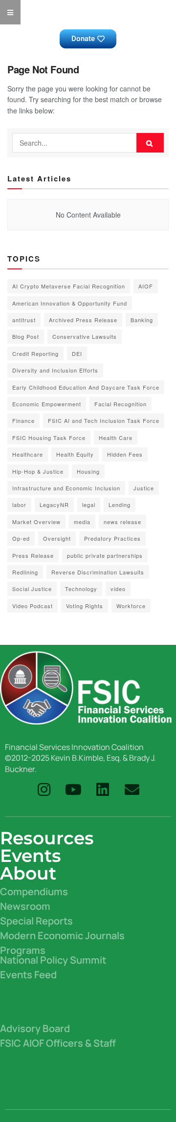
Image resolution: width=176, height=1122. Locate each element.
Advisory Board (35, 1028)
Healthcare (27, 454)
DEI (77, 353)
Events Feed (28, 974)
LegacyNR (54, 504)
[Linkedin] (102, 789)
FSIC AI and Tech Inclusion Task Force (103, 420)
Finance (23, 420)
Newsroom (25, 906)
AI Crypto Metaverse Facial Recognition (68, 286)
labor (19, 504)
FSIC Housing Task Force (49, 437)
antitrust (24, 320)
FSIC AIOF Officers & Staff (58, 1043)
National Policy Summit (53, 960)
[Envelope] (132, 789)
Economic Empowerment (46, 404)
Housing (88, 471)
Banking (142, 320)
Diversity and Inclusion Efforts (55, 370)
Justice (143, 488)
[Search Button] (150, 143)
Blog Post (25, 336)
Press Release (33, 555)
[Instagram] (44, 789)
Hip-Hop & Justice (38, 471)
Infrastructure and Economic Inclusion (66, 488)
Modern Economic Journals (62, 935)
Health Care (115, 437)
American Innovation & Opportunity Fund (69, 303)
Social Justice (32, 589)
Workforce (131, 606)
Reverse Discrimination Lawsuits (97, 572)
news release (122, 522)
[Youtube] (73, 789)
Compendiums (34, 891)
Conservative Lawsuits (84, 336)
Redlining (25, 572)
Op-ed (21, 538)
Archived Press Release (83, 320)
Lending (120, 504)
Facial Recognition (120, 404)
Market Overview (36, 522)
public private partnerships (105, 555)
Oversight (57, 538)
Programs (22, 950)
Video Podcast (32, 606)
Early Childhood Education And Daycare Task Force (85, 387)
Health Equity (75, 454)
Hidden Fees (125, 454)
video (118, 589)
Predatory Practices (112, 538)
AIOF (145, 286)
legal (88, 504)
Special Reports (36, 920)
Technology (81, 589)
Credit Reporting (35, 353)
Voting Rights (84, 606)
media (82, 522)
